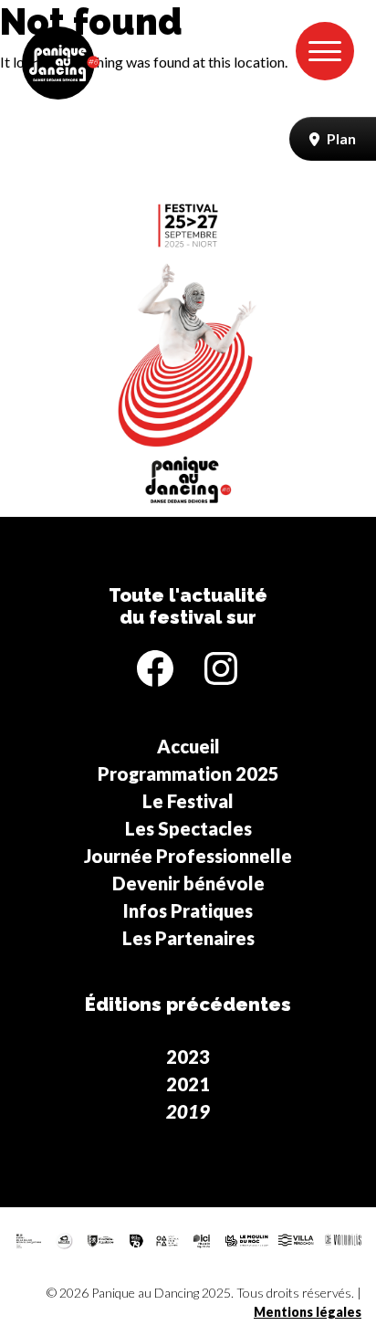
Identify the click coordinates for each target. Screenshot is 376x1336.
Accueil (188, 746)
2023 (188, 1057)
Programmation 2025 (188, 773)
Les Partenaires (188, 938)
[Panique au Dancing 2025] (60, 63)
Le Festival (188, 801)
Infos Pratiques (188, 910)
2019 (188, 1111)
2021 (188, 1084)
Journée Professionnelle (188, 856)
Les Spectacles (188, 828)
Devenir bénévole (188, 883)
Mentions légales (307, 1312)
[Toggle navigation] (325, 51)
